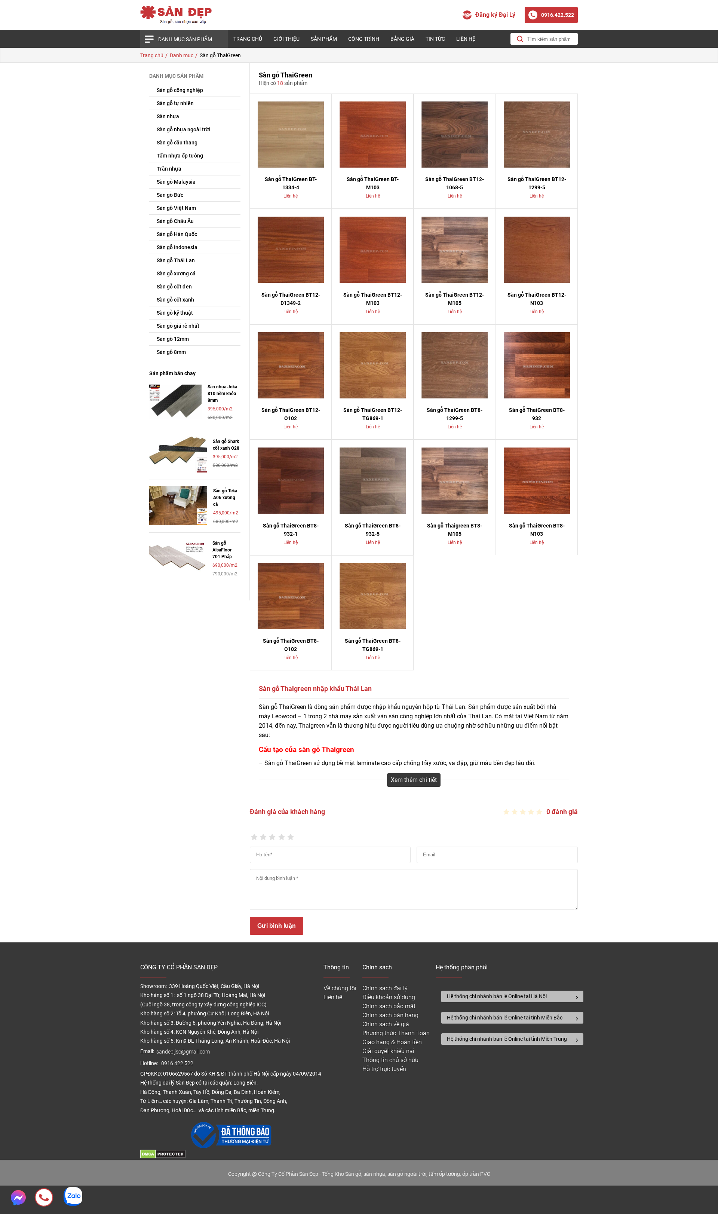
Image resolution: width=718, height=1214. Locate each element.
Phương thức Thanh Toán (396, 1033)
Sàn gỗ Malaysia (176, 182)
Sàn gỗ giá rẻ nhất (178, 326)
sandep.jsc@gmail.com (183, 1052)
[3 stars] (272, 835)
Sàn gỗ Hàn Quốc (177, 234)
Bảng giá (402, 39)
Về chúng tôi (339, 988)
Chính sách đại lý (385, 988)
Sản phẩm (324, 39)
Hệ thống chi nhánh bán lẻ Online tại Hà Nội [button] (497, 996)
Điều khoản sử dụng (388, 997)
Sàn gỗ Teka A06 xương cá (225, 497)
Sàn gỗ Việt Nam (176, 208)
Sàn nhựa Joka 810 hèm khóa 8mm (222, 393)
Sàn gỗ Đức (170, 195)
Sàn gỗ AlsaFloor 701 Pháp (222, 550)
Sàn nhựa (168, 116)
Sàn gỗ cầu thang (177, 143)
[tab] (512, 996)
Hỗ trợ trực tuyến (384, 1069)
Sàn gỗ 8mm (171, 352)
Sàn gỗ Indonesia (177, 247)
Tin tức (435, 39)
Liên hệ (465, 39)
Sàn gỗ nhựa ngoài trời (183, 129)
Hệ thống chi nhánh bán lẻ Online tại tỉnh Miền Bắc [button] (504, 1017)
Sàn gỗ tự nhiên (175, 103)
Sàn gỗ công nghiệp (180, 90)
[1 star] (254, 835)
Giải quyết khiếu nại (388, 1051)
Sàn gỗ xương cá (176, 273)
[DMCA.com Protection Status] (162, 1156)
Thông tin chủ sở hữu (390, 1060)
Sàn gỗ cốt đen (174, 287)
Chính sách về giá (385, 1024)
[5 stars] (290, 835)
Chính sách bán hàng (390, 1015)
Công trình (363, 39)
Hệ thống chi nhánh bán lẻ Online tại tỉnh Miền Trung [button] (507, 1039)
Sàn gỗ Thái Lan (176, 260)
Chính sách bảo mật (388, 1006)
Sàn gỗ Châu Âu (175, 221)
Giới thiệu (286, 39)
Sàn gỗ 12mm (173, 339)
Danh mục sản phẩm (185, 39)
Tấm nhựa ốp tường (180, 156)
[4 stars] (281, 835)
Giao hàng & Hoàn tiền (392, 1042)
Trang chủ (247, 39)
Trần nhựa (169, 169)
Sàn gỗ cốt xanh (175, 300)
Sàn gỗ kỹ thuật (175, 313)
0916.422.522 (177, 1063)
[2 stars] (263, 835)
